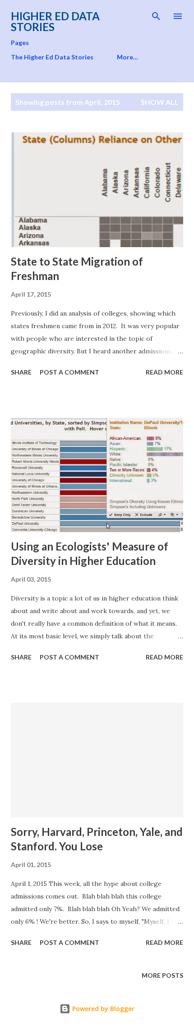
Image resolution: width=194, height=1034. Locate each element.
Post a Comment (69, 372)
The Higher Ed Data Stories (52, 57)
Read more (164, 372)
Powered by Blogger (102, 1008)
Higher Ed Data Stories (55, 21)
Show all (160, 102)
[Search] (156, 16)
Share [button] (21, 372)
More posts (162, 975)
